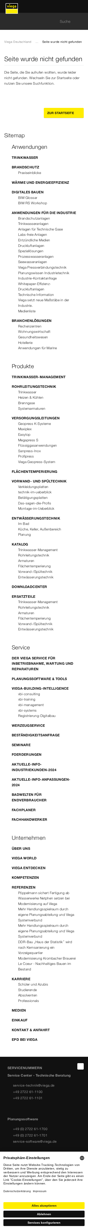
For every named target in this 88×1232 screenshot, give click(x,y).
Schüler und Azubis (33, 984)
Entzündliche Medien (34, 240)
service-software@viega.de (35, 1141)
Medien (19, 1010)
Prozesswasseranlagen (36, 256)
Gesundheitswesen (33, 337)
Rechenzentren (29, 326)
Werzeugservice (28, 725)
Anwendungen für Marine (37, 348)
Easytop (24, 434)
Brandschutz (25, 167)
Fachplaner (24, 810)
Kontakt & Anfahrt (31, 1030)
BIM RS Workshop (32, 203)
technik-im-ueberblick (34, 492)
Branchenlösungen (31, 320)
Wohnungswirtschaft (34, 331)
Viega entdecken (28, 868)
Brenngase (26, 403)
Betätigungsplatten (33, 497)
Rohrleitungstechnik (34, 386)
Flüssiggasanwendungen (37, 445)
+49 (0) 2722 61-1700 (30, 1129)
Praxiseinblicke (29, 173)
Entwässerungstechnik (36, 518)
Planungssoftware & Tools (39, 679)
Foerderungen (27, 754)
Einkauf (20, 1020)
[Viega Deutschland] (11, 6)
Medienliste (26, 311)
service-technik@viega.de (34, 1085)
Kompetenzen (25, 877)
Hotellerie (25, 342)
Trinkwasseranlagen (33, 223)
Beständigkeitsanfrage (36, 735)
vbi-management (31, 705)
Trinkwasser (25, 157)
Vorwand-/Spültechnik (35, 571)
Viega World (24, 858)
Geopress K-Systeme (34, 423)
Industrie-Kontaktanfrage (37, 278)
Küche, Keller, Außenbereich (39, 529)
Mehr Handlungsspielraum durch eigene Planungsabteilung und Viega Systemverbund (46, 914)
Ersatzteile (23, 596)
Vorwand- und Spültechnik (39, 481)
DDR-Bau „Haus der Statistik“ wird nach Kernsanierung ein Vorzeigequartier (45, 947)
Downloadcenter (29, 587)
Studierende (27, 990)
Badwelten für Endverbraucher (29, 797)
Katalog (20, 544)
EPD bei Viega (24, 1039)
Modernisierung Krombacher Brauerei (47, 958)
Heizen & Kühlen (30, 397)
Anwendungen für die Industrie (44, 213)
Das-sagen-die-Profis (34, 503)
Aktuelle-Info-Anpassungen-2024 (41, 782)
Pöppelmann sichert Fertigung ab (43, 893)
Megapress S (28, 440)
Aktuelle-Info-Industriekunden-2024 (34, 767)
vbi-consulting (29, 694)
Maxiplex (25, 429)
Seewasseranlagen (32, 262)
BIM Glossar (27, 197)
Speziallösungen (30, 251)
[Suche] (81, 21)
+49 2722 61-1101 (28, 1098)
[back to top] (80, 1066)
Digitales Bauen (28, 192)
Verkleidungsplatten (33, 487)
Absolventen (27, 995)
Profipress (26, 456)
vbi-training (26, 699)
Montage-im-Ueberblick (36, 508)
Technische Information (36, 294)
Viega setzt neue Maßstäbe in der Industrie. (43, 303)
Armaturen (26, 561)
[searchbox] (40, 21)
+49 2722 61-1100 (28, 1092)
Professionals (28, 1001)
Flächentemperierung (34, 471)
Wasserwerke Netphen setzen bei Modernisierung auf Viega (44, 901)
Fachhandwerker (29, 819)
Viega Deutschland (17, 42)
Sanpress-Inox (29, 451)
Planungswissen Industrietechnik (43, 273)
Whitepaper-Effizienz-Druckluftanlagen (34, 286)
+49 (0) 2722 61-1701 (30, 1135)
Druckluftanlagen (31, 245)
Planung (24, 534)
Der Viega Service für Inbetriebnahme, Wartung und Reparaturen (42, 663)
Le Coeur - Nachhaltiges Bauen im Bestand (44, 966)
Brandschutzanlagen (34, 218)
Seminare (21, 745)
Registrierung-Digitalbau (37, 716)
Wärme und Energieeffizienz (40, 182)
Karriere (21, 979)
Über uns (21, 848)
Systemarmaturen (31, 408)
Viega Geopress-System (36, 462)
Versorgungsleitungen (36, 418)
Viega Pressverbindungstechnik (42, 267)
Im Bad (23, 523)
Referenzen (23, 887)
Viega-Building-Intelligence (40, 688)
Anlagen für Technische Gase (40, 229)
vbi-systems (27, 710)
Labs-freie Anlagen (32, 234)
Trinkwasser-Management (39, 377)
